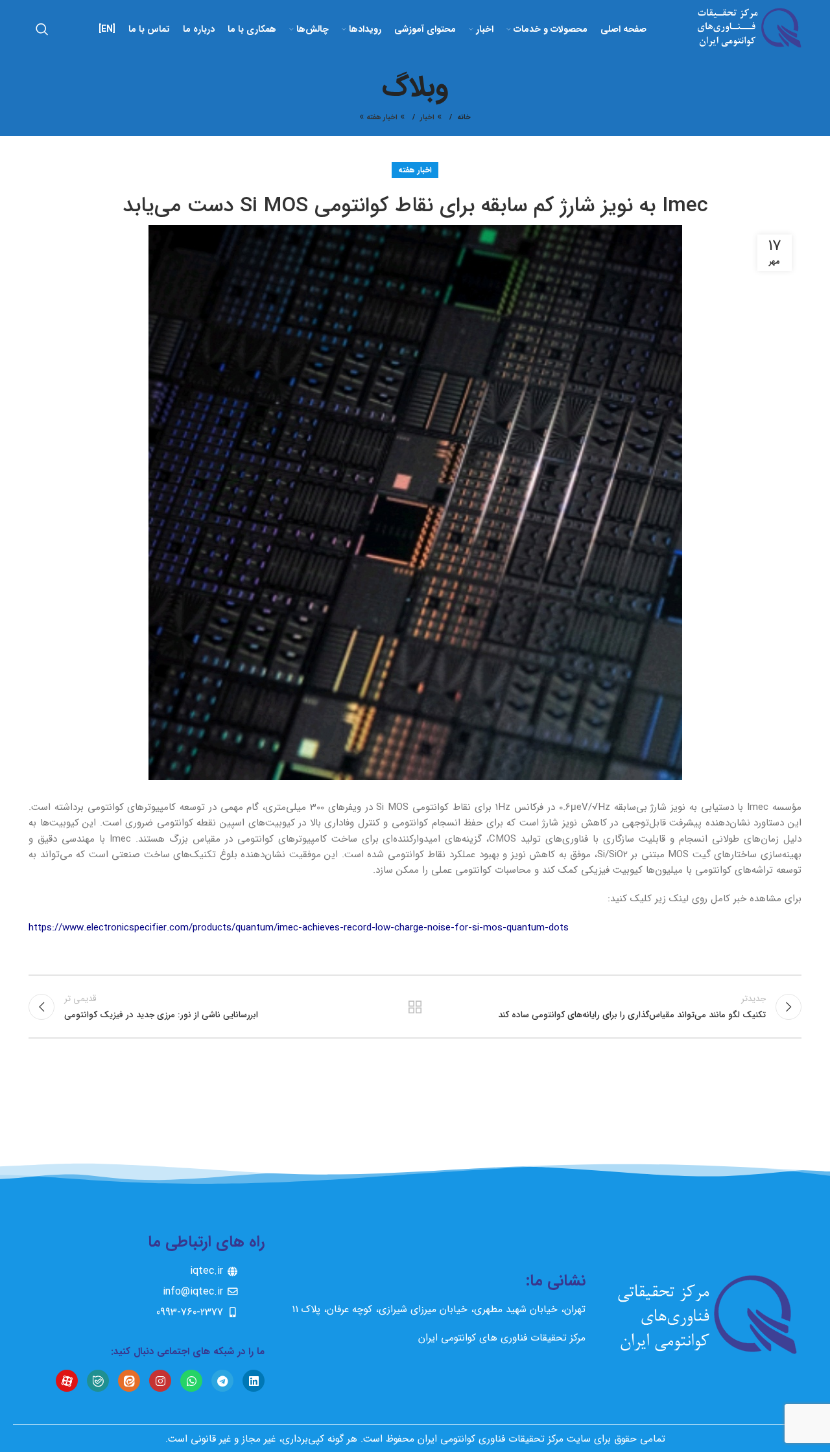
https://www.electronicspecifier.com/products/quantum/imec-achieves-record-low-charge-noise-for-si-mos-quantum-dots (299, 928)
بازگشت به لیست (415, 1007)
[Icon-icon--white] (67, 1381)
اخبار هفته (381, 117)
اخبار (427, 117)
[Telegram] (222, 1381)
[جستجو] (42, 29)
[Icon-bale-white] (98, 1381)
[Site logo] (745, 28)
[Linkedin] (254, 1381)
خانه (464, 118)
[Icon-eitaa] (129, 1381)
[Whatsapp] (191, 1381)
